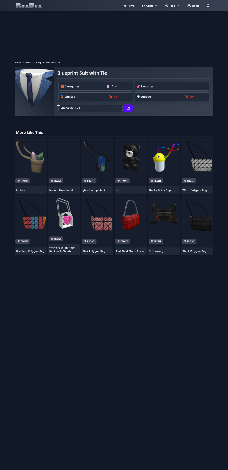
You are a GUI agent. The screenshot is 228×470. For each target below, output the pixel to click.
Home (18, 62)
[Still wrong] (164, 225)
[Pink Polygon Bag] (97, 225)
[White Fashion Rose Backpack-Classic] (64, 225)
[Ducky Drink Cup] (164, 166)
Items (28, 62)
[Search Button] (208, 6)
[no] (131, 166)
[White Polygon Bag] (197, 166)
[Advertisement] (114, 34)
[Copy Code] (128, 108)
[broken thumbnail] (64, 166)
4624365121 (70, 108)
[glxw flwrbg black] (97, 166)
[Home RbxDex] (32, 5)
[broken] (31, 166)
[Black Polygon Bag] (197, 225)
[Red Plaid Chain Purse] (131, 225)
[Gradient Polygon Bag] (31, 225)
